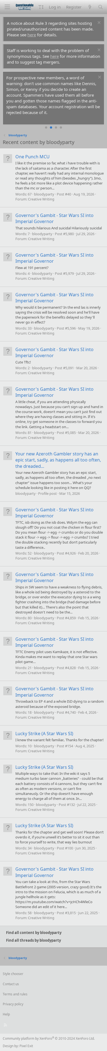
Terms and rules (15, 994)
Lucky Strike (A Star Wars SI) (44, 733)
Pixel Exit (26, 1046)
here (31, 34)
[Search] (100, 7)
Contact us (11, 984)
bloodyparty (44, 194)
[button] (41, 7)
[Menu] (7, 7)
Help (6, 1014)
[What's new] (89, 7)
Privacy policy (13, 1004)
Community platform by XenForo (49, 1038)
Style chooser (13, 973)
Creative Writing (41, 199)
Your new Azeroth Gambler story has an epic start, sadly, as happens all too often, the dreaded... (58, 460)
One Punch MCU (32, 157)
